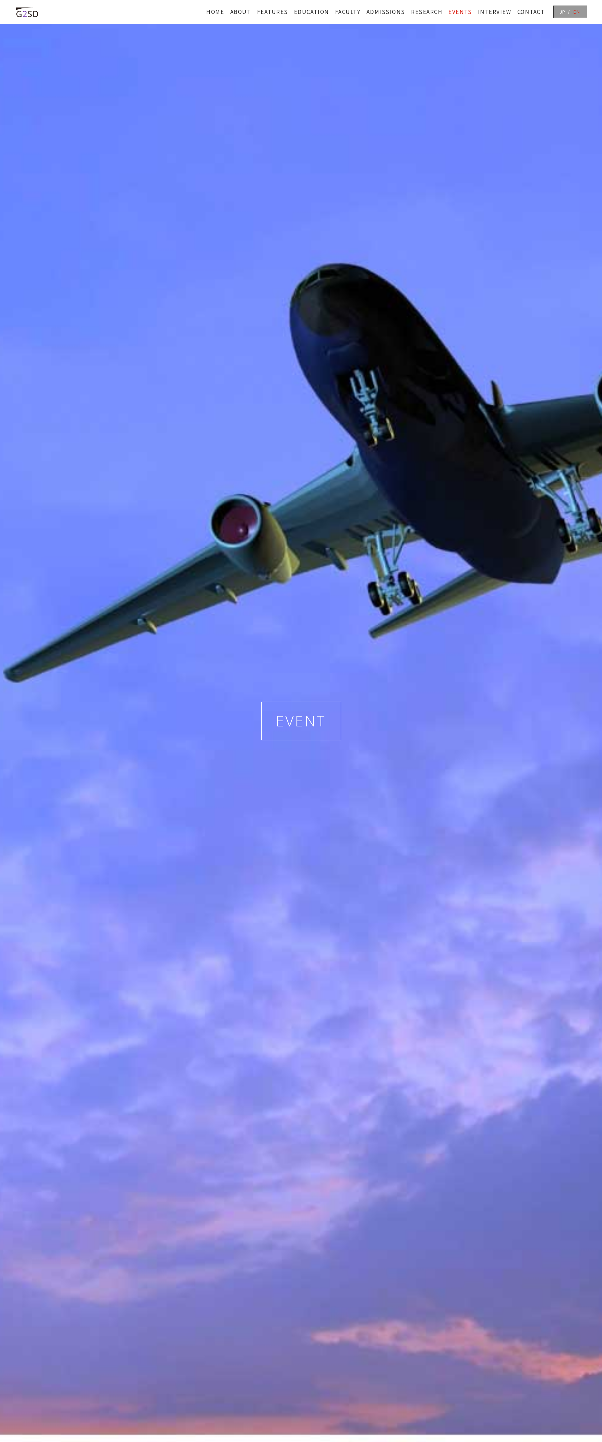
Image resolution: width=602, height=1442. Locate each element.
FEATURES (272, 11)
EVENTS (460, 11)
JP (562, 12)
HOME (215, 11)
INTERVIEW (494, 11)
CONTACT (531, 11)
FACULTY (348, 11)
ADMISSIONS (385, 11)
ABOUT (240, 11)
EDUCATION (311, 11)
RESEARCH (426, 11)
